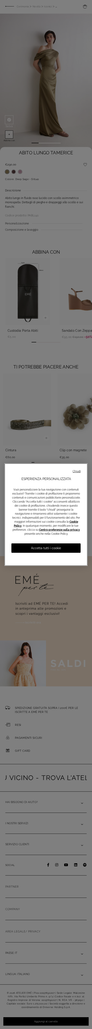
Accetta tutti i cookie (46, 548)
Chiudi (77, 471)
